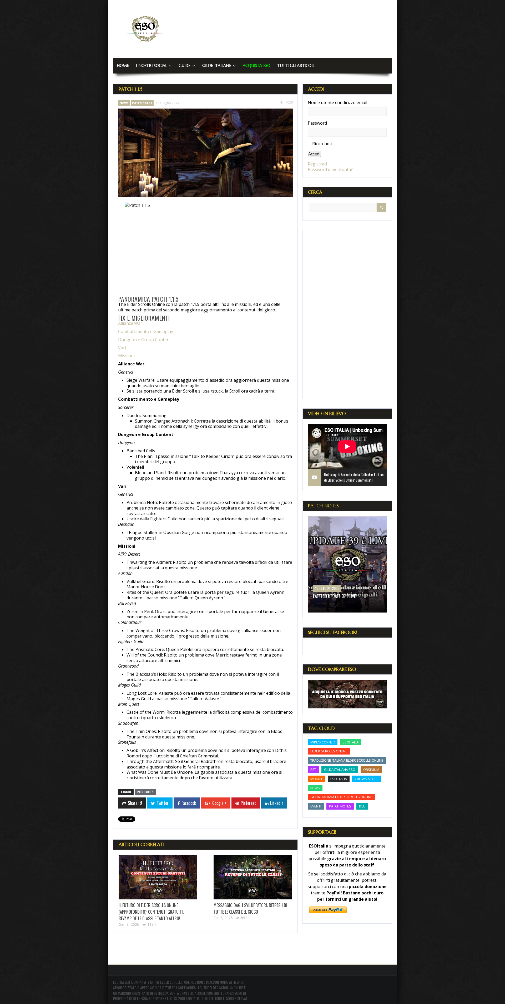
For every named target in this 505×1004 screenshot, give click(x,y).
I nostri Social (151, 65)
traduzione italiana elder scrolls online (346, 760)
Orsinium (371, 769)
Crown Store (366, 778)
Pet (313, 769)
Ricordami (322, 143)
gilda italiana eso (339, 769)
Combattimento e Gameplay (145, 331)
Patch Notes (323, 506)
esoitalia (350, 742)
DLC (362, 806)
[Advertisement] (347, 315)
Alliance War (130, 323)
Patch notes (142, 103)
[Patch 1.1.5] (205, 153)
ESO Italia (338, 778)
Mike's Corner (322, 742)
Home (123, 65)
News (124, 103)
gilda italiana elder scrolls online (341, 797)
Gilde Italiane (216, 65)
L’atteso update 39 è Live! (335, 596)
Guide (184, 65)
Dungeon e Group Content (144, 339)
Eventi (315, 806)
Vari (122, 348)
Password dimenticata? (330, 169)
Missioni (126, 356)
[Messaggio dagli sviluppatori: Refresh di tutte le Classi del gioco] (253, 877)
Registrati (317, 164)
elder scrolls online (328, 751)
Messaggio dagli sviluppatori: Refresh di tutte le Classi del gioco (250, 908)
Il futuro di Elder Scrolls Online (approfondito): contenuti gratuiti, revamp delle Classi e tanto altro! (151, 912)
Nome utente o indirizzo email (337, 102)
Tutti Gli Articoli (295, 65)
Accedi (314, 154)
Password (317, 123)
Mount (316, 778)
